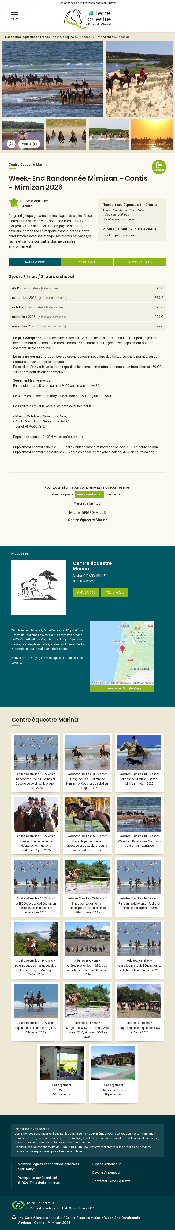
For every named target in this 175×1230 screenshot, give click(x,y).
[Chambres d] (113, 1073)
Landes (85, 37)
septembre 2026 (24, 298)
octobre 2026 (22, 307)
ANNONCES (86, 592)
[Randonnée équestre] (35, 762)
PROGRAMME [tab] (87, 262)
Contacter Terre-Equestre (111, 1181)
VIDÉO (26, 144)
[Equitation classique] (87, 824)
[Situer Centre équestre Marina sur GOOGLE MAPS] (122, 653)
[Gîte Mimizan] (61, 1073)
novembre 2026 (23, 317)
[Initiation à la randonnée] (35, 887)
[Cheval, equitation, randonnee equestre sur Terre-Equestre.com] (87, 19)
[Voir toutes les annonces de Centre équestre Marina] (38, 587)
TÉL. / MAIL (115, 592)
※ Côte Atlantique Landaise (111, 37)
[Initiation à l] (35, 824)
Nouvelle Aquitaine (65, 37)
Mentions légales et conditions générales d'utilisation (48, 1166)
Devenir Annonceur (106, 1172)
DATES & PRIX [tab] (35, 262)
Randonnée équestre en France (27, 37)
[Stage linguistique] (139, 1011)
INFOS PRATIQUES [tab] (140, 262)
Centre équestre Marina (83, 1218)
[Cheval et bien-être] (35, 1011)
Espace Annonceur (106, 1164)
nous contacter (89, 494)
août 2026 (19, 288)
